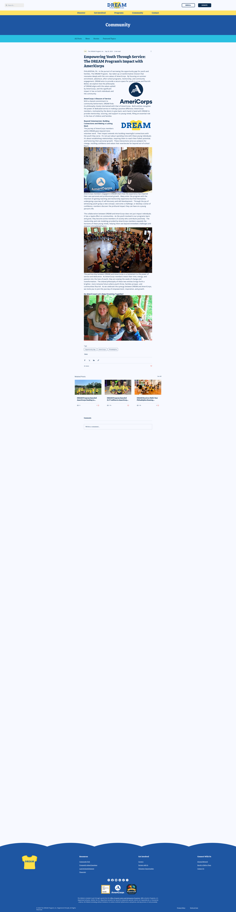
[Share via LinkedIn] (94, 360)
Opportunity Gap (90, 349)
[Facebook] (112, 880)
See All (159, 376)
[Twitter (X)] (127, 880)
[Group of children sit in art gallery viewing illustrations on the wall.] (148, 387)
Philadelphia (113, 349)
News (87, 39)
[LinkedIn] (120, 880)
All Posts (78, 39)
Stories (96, 39)
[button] (81, 12)
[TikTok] (123, 880)
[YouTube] (116, 880)
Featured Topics (109, 39)
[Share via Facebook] (85, 360)
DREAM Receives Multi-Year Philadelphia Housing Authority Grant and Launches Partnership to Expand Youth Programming (147, 399)
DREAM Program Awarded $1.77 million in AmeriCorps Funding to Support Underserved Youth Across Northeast (117, 399)
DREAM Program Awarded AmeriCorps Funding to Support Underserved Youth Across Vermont (87, 399)
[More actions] (151, 51)
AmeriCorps (102, 349)
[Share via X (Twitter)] (89, 360)
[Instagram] (108, 880)
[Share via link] (98, 360)
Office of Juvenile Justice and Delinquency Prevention (125, 898)
